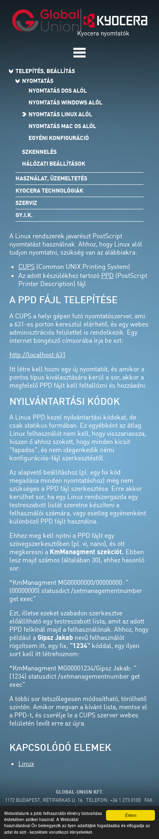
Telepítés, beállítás (45, 71)
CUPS (26, 266)
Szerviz (26, 202)
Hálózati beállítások (53, 163)
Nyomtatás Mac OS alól (62, 126)
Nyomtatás (37, 80)
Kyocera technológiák (49, 190)
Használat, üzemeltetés (51, 178)
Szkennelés (39, 151)
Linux (26, 763)
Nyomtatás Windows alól (65, 102)
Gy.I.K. (24, 215)
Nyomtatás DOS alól (58, 90)
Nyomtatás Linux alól (60, 114)
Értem (130, 815)
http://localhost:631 (37, 355)
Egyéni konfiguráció (59, 138)
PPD (107, 275)
